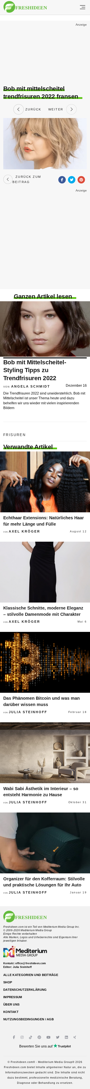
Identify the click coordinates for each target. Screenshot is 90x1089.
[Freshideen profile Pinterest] (40, 1037)
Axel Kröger (24, 531)
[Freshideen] (25, 7)
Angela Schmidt (30, 386)
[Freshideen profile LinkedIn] (67, 1037)
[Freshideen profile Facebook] (14, 1037)
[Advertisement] (45, 53)
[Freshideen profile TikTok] (31, 1037)
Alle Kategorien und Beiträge (30, 975)
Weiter (57, 109)
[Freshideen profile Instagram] (23, 1037)
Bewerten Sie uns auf (36, 1046)
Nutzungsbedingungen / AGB (28, 1019)
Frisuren (14, 435)
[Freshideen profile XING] (75, 1037)
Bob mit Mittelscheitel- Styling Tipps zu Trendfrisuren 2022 (34, 370)
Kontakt (11, 1012)
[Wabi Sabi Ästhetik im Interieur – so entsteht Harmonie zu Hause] (45, 752)
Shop (7, 982)
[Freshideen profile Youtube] (49, 1037)
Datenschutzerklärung (25, 989)
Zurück (32, 109)
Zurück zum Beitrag (26, 179)
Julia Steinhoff (28, 712)
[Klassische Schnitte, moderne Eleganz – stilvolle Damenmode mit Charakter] (45, 572)
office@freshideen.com (30, 963)
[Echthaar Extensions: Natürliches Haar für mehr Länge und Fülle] (45, 481)
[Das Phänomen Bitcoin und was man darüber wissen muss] (45, 662)
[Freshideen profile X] (58, 1037)
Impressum (12, 997)
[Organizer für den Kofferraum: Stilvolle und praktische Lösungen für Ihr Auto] (45, 843)
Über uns (11, 1004)
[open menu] (83, 7)
